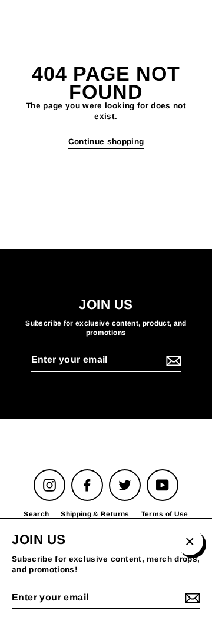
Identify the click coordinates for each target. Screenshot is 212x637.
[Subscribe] (172, 360)
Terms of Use (164, 514)
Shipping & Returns (95, 514)
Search (36, 514)
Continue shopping (106, 141)
